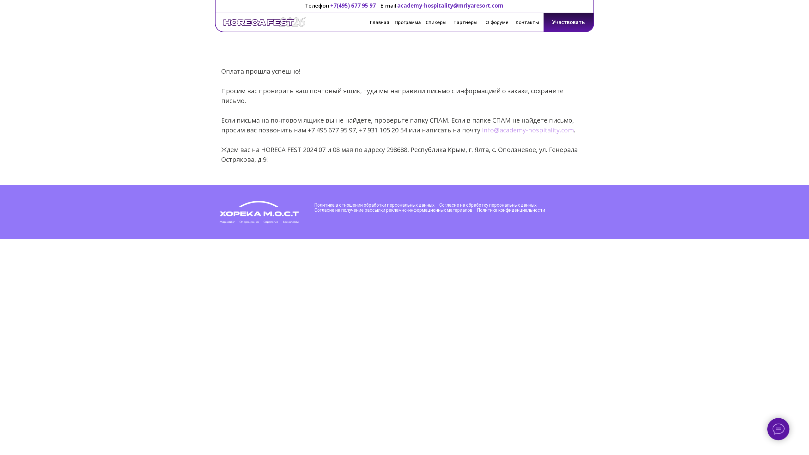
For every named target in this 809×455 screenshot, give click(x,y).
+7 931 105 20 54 (383, 130)
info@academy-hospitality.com (528, 130)
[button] (569, 22)
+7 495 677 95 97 (332, 130)
